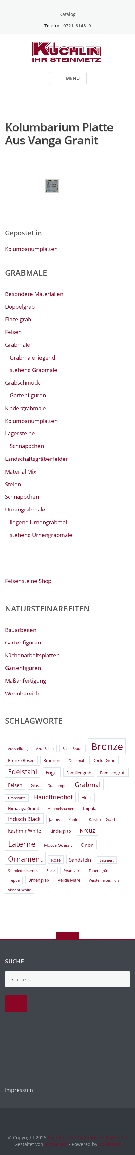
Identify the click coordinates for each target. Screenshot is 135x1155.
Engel (52, 772)
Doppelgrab (20, 306)
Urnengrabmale (25, 509)
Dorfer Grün (104, 760)
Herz (86, 797)
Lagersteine (20, 433)
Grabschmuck (22, 382)
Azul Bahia (45, 748)
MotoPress (56, 1144)
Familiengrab (78, 773)
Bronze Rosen (21, 760)
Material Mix (20, 471)
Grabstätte (17, 798)
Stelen (13, 484)
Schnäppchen (27, 446)
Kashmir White (24, 831)
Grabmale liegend (32, 357)
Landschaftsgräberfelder (36, 458)
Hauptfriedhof (53, 797)
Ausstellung (18, 748)
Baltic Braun (72, 748)
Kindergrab (60, 831)
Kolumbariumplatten (31, 249)
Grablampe (57, 785)
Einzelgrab (18, 319)
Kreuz (87, 830)
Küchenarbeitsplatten (32, 655)
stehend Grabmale (33, 370)
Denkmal (76, 760)
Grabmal (88, 784)
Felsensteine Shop (28, 581)
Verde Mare (69, 880)
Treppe (14, 880)
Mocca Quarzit (58, 845)
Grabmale (17, 344)
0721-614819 (77, 26)
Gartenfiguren (28, 395)
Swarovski (71, 870)
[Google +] (68, 4)
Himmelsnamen (61, 808)
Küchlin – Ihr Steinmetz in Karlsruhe (87, 1137)
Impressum (19, 1090)
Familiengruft (113, 773)
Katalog (67, 14)
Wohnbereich (22, 693)
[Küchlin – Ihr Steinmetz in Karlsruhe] (67, 51)
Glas (35, 785)
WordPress (109, 1144)
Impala (89, 808)
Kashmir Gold (102, 819)
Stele (51, 870)
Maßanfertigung (25, 680)
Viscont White (19, 890)
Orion (87, 845)
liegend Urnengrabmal (38, 522)
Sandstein (80, 859)
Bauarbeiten (20, 630)
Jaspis (54, 819)
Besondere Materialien (34, 294)
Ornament (25, 859)
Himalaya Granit (23, 808)
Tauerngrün (98, 870)
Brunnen (51, 760)
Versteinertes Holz (104, 880)
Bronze (107, 746)
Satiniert (107, 860)
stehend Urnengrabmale (41, 535)
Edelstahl (22, 771)
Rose (56, 860)
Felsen (13, 332)
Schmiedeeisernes (23, 870)
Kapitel (74, 819)
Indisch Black (24, 819)
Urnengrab (38, 880)
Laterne (21, 844)
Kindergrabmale (25, 408)
